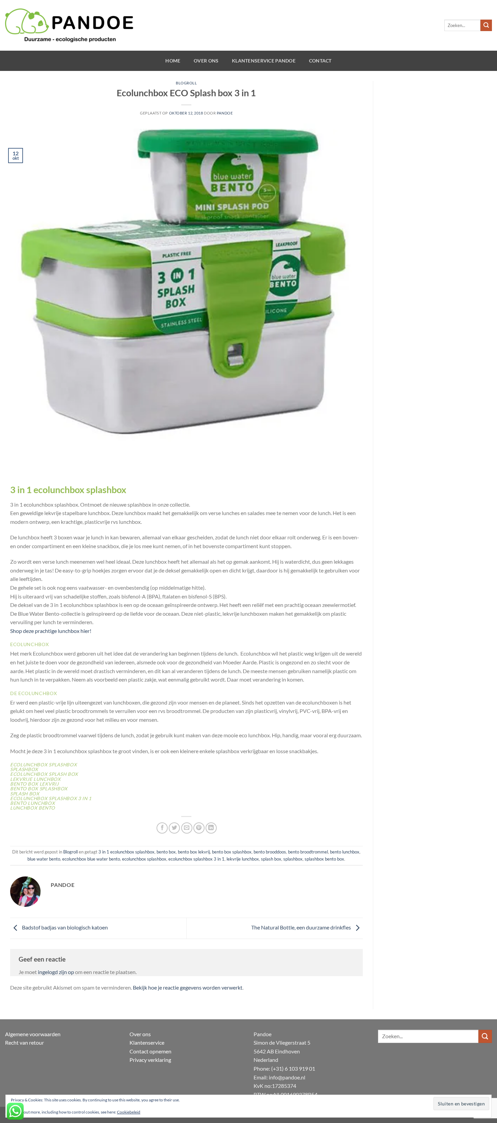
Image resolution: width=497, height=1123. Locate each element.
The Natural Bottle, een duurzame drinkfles (301, 927)
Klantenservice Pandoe (263, 60)
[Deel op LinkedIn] (211, 828)
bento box (166, 851)
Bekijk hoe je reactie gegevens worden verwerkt (187, 987)
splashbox (293, 859)
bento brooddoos (270, 851)
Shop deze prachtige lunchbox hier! (50, 631)
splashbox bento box (324, 859)
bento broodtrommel (308, 851)
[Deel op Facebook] (162, 828)
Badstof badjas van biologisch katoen (64, 927)
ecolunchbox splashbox (144, 859)
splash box (271, 859)
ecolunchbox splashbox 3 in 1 (196, 859)
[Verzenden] (486, 25)
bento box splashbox (232, 851)
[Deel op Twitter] (174, 828)
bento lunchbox (344, 851)
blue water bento (43, 859)
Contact (320, 60)
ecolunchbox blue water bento (91, 859)
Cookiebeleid (128, 1112)
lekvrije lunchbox (243, 859)
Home (172, 60)
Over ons (206, 60)
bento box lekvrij (194, 851)
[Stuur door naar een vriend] (186, 828)
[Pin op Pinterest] (199, 828)
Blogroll (186, 83)
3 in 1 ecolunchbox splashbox (126, 851)
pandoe (225, 113)
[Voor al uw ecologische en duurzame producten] (69, 25)
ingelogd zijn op (56, 972)
